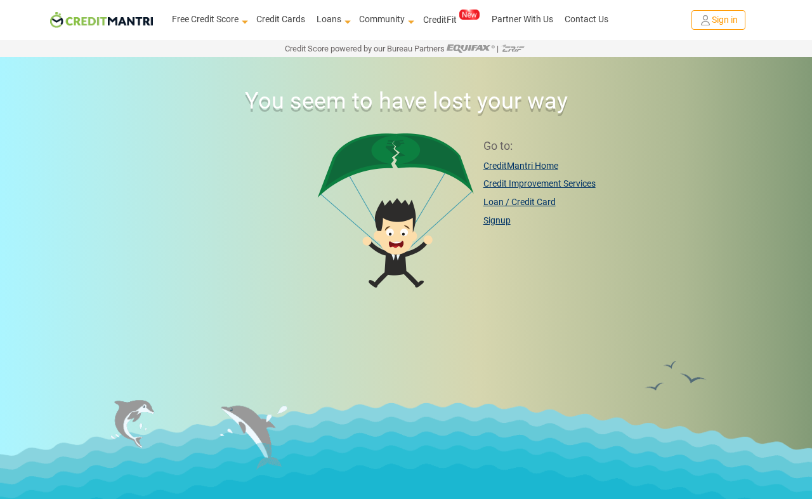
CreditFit (440, 20)
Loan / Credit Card (519, 202)
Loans (329, 19)
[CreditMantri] (101, 20)
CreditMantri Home (520, 166)
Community (382, 19)
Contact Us (586, 19)
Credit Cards (280, 19)
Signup (497, 220)
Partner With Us (522, 19)
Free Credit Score (205, 19)
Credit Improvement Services (539, 183)
